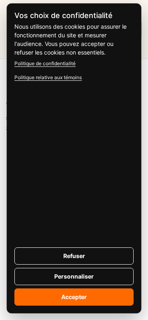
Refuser (74, 255)
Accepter (74, 296)
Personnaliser (74, 276)
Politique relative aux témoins (48, 77)
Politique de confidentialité (45, 63)
